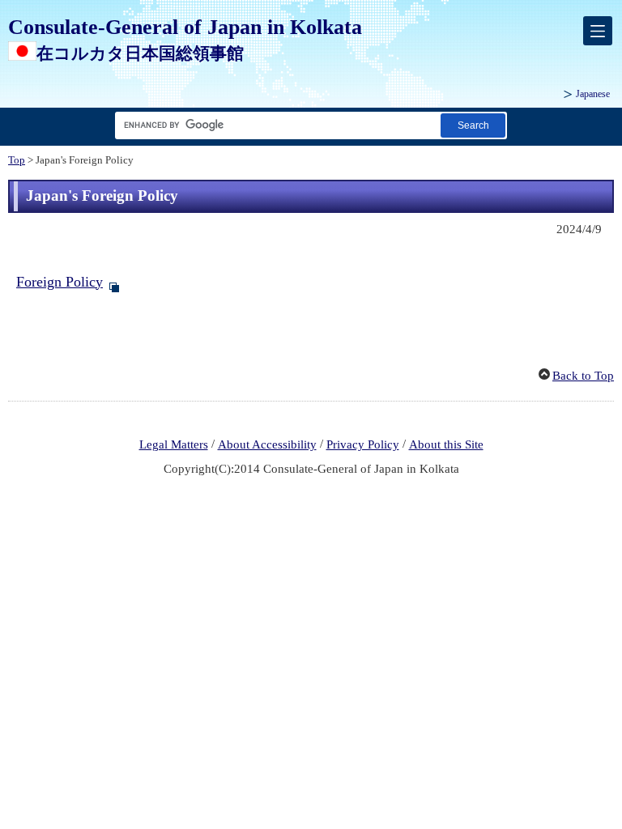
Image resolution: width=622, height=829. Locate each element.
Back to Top (583, 375)
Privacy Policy (362, 444)
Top (16, 160)
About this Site (446, 444)
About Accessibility (267, 444)
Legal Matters (173, 444)
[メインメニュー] (597, 30)
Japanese (593, 94)
